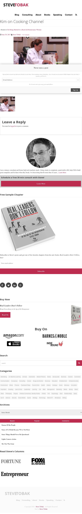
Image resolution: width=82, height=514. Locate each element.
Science (8, 398)
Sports (29, 398)
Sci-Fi (2, 398)
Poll (49, 393)
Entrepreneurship (73, 381)
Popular (37, 421)
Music (76, 389)
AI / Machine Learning (15, 377)
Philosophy (9, 393)
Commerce (77, 377)
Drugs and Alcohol (38, 381)
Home (60, 385)
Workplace (58, 398)
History (48, 385)
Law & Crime (18, 389)
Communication (5, 381)
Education (55, 381)
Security (14, 398)
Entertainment (63, 381)
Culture (29, 381)
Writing (64, 398)
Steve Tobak (17, 34)
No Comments (25, 34)
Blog (17, 14)
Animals (24, 377)
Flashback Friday (25, 385)
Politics (44, 393)
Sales (75, 393)
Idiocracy (66, 385)
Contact (68, 14)
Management (50, 389)
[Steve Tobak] (16, 5)
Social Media (21, 398)
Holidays (54, 385)
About (38, 14)
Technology (42, 398)
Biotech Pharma (41, 377)
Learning (34, 389)
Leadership (27, 389)
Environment (4, 385)
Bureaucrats (56, 377)
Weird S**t (50, 398)
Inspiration (3, 389)
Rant (61, 393)
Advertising (4, 377)
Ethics (11, 385)
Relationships (68, 393)
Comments (65, 421)
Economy (47, 381)
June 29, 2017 (6, 34)
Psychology (55, 393)
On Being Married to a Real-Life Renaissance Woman (24, 30)
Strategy (35, 398)
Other (2, 393)
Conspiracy (14, 381)
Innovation (74, 385)
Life (40, 389)
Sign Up (75, 90)
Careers (70, 377)
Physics (16, 393)
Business (63, 377)
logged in (13, 126)
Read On (5, 315)
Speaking (57, 14)
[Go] (79, 363)
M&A (44, 389)
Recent (12, 421)
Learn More (62, 172)
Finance (17, 385)
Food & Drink (35, 385)
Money (71, 389)
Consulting (27, 14)
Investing (10, 389)
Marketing (59, 389)
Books (47, 14)
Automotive (32, 377)
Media (65, 389)
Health (43, 385)
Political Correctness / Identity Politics (30, 393)
